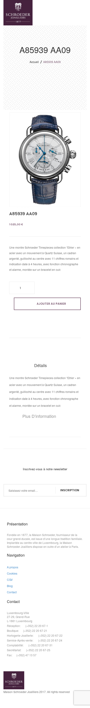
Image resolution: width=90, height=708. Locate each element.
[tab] (45, 365)
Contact (12, 592)
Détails (40, 365)
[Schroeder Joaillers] (18, 12)
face (5, 703)
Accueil (34, 62)
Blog (10, 586)
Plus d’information (39, 416)
